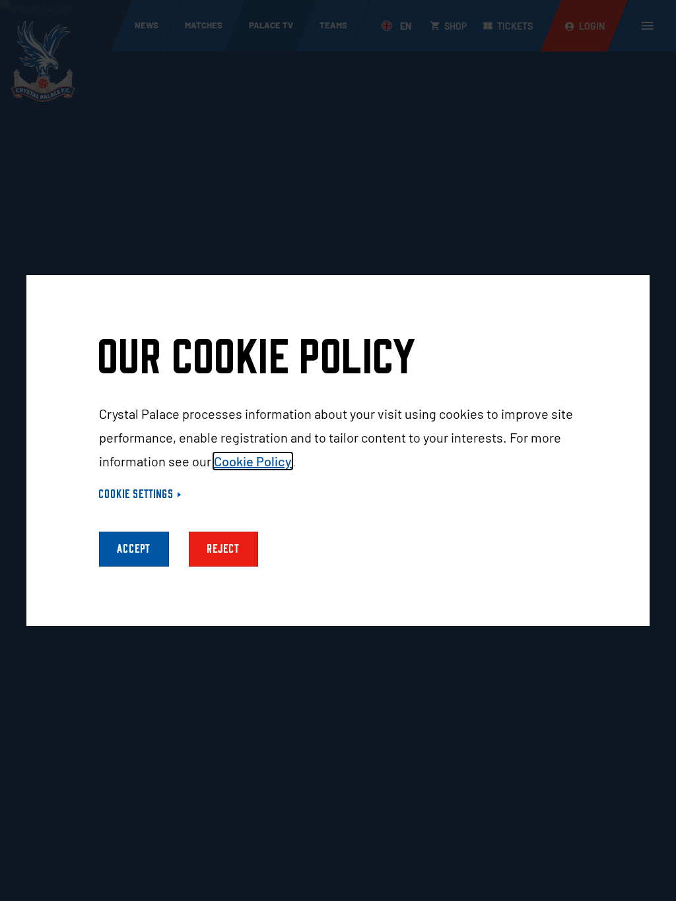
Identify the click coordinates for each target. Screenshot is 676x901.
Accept (134, 549)
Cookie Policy (253, 461)
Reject (223, 549)
